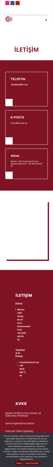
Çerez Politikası (32, 463)
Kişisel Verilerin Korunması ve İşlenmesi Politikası (23, 414)
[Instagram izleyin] (7, 3)
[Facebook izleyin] (12, 3)
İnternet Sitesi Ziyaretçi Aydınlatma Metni (19, 432)
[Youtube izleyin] (18, 3)
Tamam (19, 463)
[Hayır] (49, 450)
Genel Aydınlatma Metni (19, 423)
